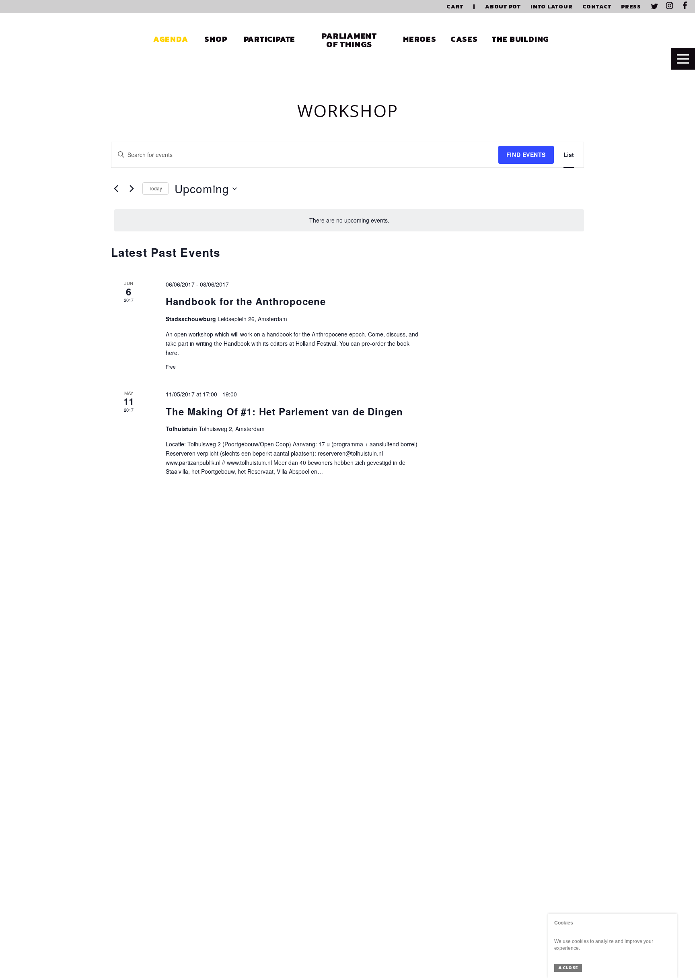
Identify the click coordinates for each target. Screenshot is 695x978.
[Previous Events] (116, 189)
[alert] (349, 220)
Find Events (526, 155)
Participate (270, 39)
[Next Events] (131, 189)
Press (631, 6)
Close (568, 968)
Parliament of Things (349, 39)
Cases (464, 39)
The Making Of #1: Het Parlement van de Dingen (284, 411)
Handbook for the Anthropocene (246, 301)
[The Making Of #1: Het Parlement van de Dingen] (511, 462)
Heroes (419, 39)
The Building (520, 39)
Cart (454, 6)
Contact (596, 6)
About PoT (503, 6)
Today (155, 188)
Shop (215, 39)
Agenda (170, 39)
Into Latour (552, 6)
